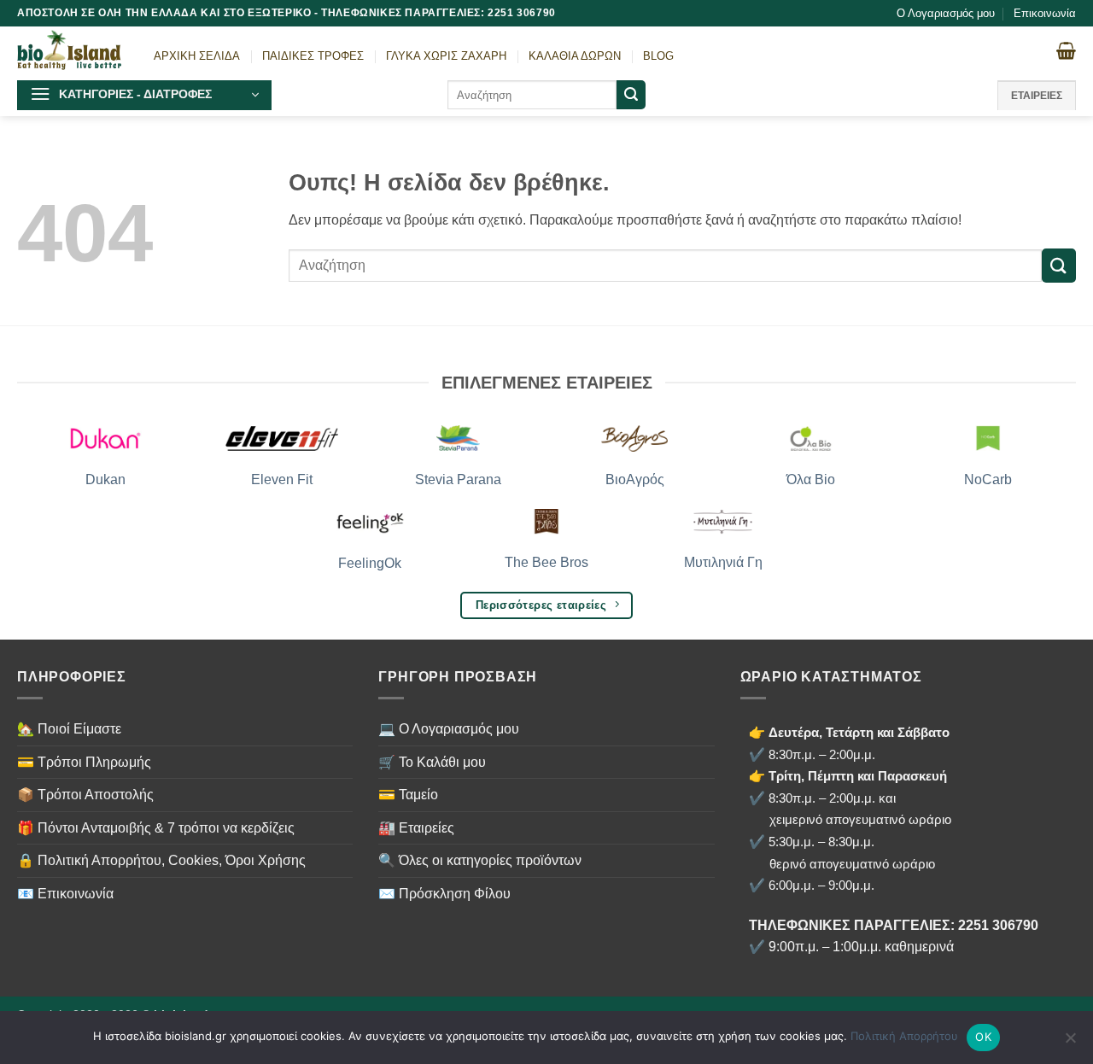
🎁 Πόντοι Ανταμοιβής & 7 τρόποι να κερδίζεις (156, 828)
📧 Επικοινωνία (65, 893)
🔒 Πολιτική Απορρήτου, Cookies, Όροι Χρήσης (161, 860)
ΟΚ (983, 1037)
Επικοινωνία (1045, 13)
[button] (144, 95)
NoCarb (988, 479)
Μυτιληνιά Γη (723, 562)
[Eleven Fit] (282, 439)
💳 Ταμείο (408, 794)
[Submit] (631, 94)
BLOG (658, 56)
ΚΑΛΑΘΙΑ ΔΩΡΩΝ (575, 56)
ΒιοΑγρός (634, 479)
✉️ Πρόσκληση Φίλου (444, 893)
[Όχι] (1070, 1042)
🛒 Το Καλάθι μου (432, 762)
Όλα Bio (810, 479)
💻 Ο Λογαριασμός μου (448, 729)
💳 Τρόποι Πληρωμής (84, 762)
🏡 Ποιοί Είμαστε (69, 729)
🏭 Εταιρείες (416, 828)
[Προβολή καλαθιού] (1066, 50)
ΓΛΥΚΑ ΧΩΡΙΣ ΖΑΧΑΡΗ (446, 56)
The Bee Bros (546, 562)
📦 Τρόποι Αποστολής (85, 794)
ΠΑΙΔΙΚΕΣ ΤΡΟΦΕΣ (313, 56)
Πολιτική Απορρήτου (904, 1036)
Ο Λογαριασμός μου (946, 13)
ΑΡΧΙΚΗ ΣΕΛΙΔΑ (197, 56)
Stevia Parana (458, 479)
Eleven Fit (282, 479)
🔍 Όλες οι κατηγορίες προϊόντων (480, 860)
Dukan (105, 479)
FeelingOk (369, 563)
